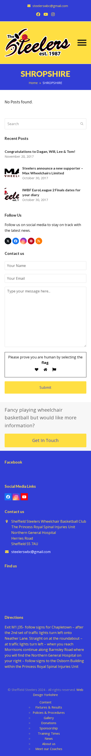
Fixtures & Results (48, 707)
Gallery (49, 718)
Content (45, 702)
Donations (48, 723)
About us (48, 743)
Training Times (49, 733)
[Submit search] (81, 124)
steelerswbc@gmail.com (31, 551)
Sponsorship (49, 728)
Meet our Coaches (48, 749)
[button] (82, 43)
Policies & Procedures (49, 712)
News (49, 738)
